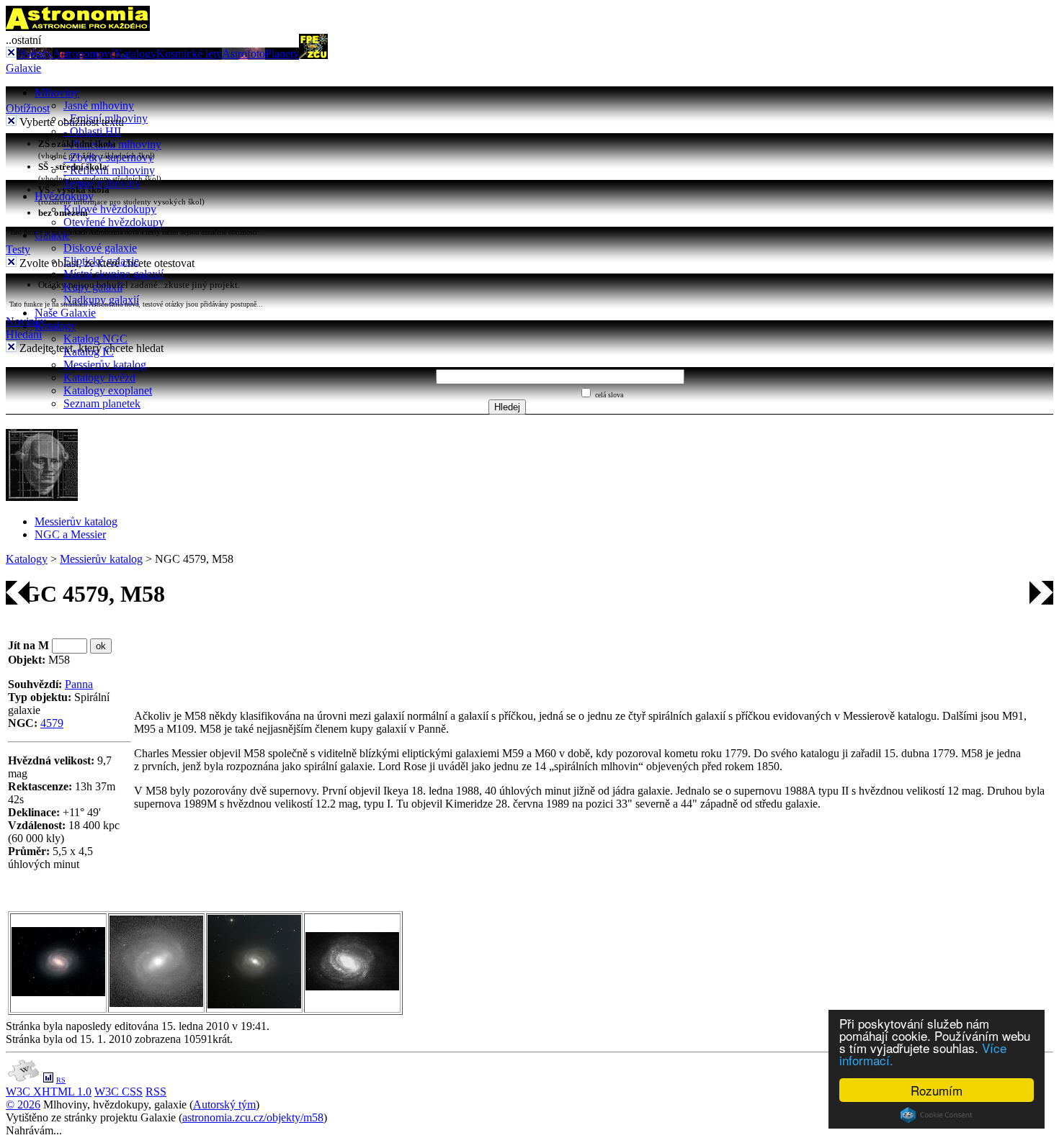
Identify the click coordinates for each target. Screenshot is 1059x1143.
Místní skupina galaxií (113, 274)
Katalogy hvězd (99, 377)
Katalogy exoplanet (107, 390)
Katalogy (135, 54)
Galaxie (23, 68)
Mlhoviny (57, 92)
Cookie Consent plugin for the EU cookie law (937, 1115)
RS (61, 1080)
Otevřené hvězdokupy (113, 222)
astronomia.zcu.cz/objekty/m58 (252, 1117)
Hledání (24, 334)
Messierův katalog (104, 364)
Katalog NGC (95, 339)
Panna (79, 684)
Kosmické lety (189, 54)
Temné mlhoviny (101, 183)
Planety (282, 54)
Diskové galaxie (100, 248)
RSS (156, 1091)
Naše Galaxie (65, 313)
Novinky (26, 321)
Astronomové (84, 54)
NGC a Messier (70, 534)
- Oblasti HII (92, 131)
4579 (51, 723)
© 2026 (23, 1104)
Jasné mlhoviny (98, 105)
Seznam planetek (101, 403)
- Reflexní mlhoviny (109, 170)
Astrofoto (243, 54)
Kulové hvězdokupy (109, 209)
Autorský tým (224, 1104)
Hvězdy (35, 54)
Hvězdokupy (64, 196)
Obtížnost (28, 108)
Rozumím (936, 1090)
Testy (18, 249)
